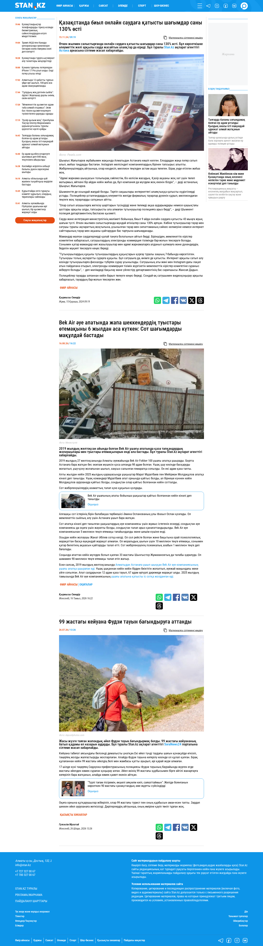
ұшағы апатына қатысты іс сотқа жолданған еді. (142, 576)
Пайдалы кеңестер (134, 940)
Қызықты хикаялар (73, 814)
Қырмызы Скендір (69, 297)
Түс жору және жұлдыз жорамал (32, 911)
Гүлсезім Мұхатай (69, 824)
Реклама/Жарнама (28, 895)
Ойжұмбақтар (240, 920)
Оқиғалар (85, 584)
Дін (246, 911)
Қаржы (84, 5)
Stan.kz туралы (26, 888)
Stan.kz (169, 47)
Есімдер (19, 925)
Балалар (243, 925)
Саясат (103, 5)
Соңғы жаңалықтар (34, 220)
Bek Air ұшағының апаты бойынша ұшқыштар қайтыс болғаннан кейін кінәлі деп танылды (140, 497)
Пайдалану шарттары (31, 901)
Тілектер (19, 916)
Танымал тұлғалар (238, 916)
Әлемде (123, 5)
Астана (64, 50)
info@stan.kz (23, 865)
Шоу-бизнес (161, 5)
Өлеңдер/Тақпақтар (26, 920)
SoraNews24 (172, 744)
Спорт (142, 5)
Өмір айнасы (64, 5)
